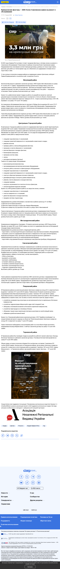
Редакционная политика (29, 517)
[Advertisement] (30, 452)
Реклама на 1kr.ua (46, 517)
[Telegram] (7, 435)
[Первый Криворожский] (30, 2)
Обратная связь (45, 521)
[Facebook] (2, 435)
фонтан (12, 425)
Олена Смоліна (18, 15)
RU (10, 18)
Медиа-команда (26, 521)
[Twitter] (17, 435)
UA (7, 18)
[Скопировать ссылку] (21, 435)
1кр (44, 425)
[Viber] (12, 435)
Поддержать (5, 2)
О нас (32, 493)
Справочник (5, 504)
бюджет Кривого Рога (33, 425)
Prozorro (20, 425)
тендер (4, 425)
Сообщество (35, 497)
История (4, 497)
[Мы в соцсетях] (21, 477)
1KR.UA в (9, 22)
